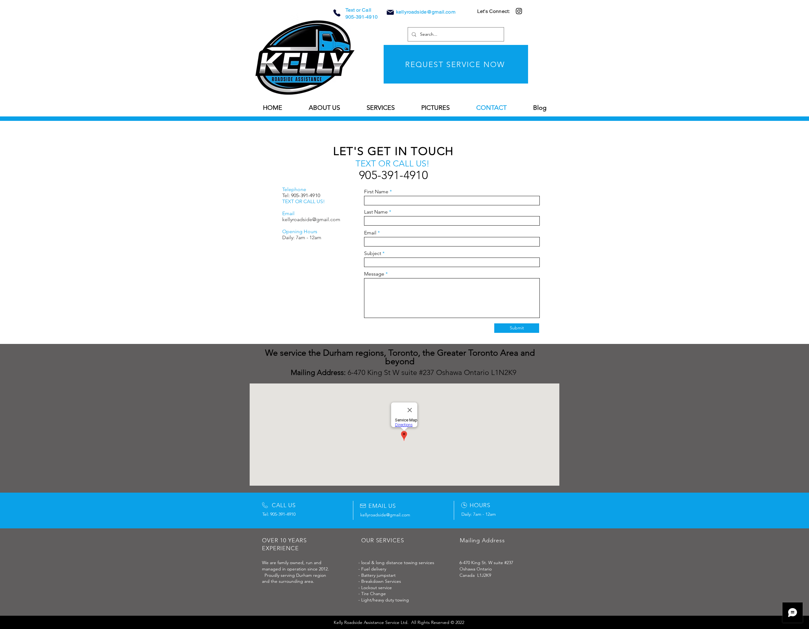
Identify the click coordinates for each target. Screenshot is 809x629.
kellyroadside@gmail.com (425, 12)
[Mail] (390, 12)
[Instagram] (519, 11)
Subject (372, 253)
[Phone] (337, 13)
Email (370, 232)
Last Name (376, 212)
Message (374, 274)
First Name (376, 191)
